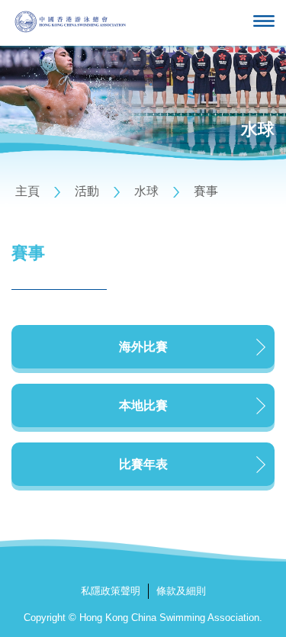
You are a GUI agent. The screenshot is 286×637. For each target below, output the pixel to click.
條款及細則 (181, 591)
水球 (146, 191)
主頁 (27, 191)
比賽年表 (143, 464)
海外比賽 (143, 346)
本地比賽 (143, 405)
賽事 (206, 191)
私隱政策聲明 (110, 591)
